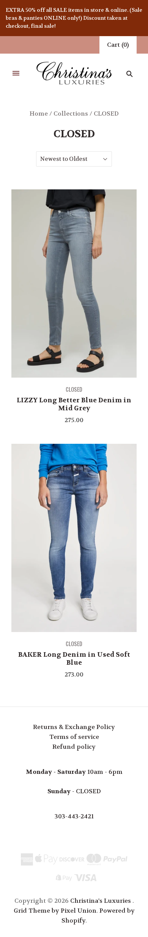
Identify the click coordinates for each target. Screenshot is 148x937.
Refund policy (74, 747)
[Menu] (15, 73)
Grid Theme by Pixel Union (55, 911)
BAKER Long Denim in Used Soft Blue (74, 658)
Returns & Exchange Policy (74, 727)
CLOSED (74, 389)
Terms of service (74, 737)
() (118, 45)
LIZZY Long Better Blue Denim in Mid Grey (74, 404)
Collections (71, 114)
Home (39, 114)
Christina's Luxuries (100, 901)
